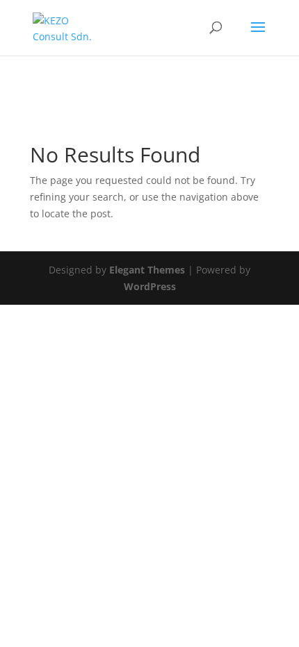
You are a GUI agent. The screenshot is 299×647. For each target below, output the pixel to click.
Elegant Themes (147, 269)
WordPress (150, 286)
